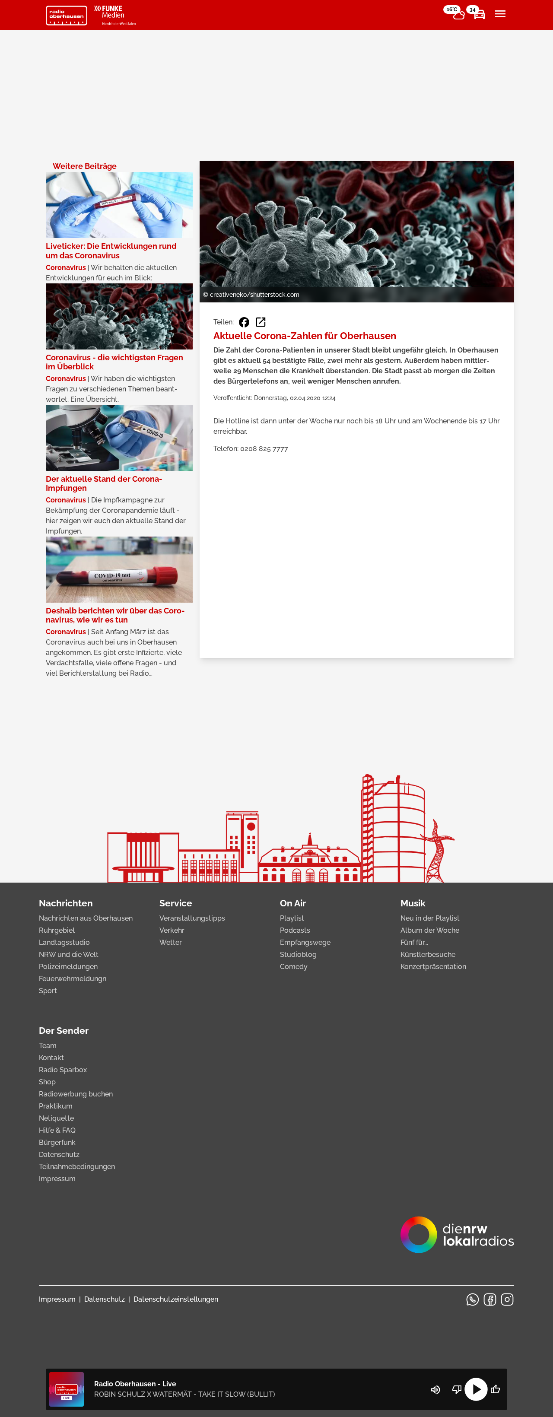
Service (175, 903)
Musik (413, 903)
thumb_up (495, 1389)
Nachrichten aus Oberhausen (86, 918)
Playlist (292, 918)
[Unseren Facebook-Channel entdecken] (490, 1299)
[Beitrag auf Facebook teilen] (244, 322)
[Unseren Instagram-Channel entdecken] (507, 1299)
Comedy (294, 967)
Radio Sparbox (63, 1070)
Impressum (57, 1179)
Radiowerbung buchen (76, 1094)
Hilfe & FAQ (57, 1130)
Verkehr (171, 930)
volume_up (435, 1390)
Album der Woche (429, 930)
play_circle (476, 1389)
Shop (47, 1082)
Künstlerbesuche (427, 954)
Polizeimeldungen (68, 967)
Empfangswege (305, 942)
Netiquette (56, 1118)
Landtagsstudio (64, 942)
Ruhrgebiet (57, 930)
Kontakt (51, 1058)
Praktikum (56, 1106)
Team (48, 1046)
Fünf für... (414, 942)
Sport (48, 991)
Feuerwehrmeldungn (72, 979)
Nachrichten (66, 903)
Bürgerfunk (57, 1142)
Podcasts (295, 930)
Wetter (170, 942)
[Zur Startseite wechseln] (66, 15)
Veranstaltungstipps (192, 918)
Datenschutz (59, 1154)
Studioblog (298, 954)
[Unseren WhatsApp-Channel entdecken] (473, 1299)
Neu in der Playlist (430, 918)
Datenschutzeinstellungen (175, 1299)
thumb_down (457, 1389)
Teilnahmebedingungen (77, 1167)
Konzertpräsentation (433, 967)
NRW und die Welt (69, 954)
